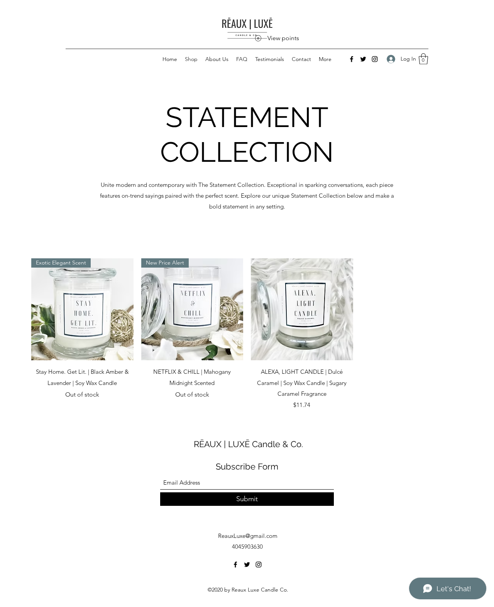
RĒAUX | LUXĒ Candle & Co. (248, 444)
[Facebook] (351, 59)
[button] (423, 58)
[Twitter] (363, 59)
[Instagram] (375, 59)
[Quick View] (302, 309)
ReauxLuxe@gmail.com (247, 535)
